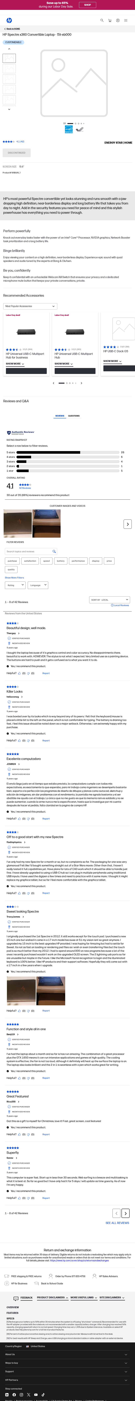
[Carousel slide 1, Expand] (74, 83)
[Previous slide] (9, 49)
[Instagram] (21, 1394)
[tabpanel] (67, 350)
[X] (28, 1394)
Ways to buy (11, 1363)
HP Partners (11, 1380)
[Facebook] (14, 1394)
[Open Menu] (126, 20)
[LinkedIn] (7, 1394)
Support (9, 1371)
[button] (67, 295)
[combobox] (30, 306)
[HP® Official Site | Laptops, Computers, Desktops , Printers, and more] (9, 20)
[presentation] (74, 83)
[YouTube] (36, 1394)
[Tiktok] (43, 1394)
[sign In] (118, 20)
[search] (102, 20)
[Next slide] (9, 109)
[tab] (60, 416)
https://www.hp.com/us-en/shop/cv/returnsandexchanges (79, 1260)
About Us (10, 1354)
